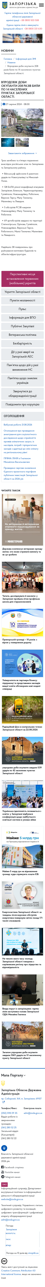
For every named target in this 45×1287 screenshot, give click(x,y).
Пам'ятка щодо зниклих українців (22, 380)
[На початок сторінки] (22, 1282)
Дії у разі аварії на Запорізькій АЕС (22, 354)
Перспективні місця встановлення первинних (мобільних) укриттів (23, 279)
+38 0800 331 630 (33, 29)
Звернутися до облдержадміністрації (23, 394)
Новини (11, 62)
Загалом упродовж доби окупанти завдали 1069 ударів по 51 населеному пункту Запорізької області (21, 1055)
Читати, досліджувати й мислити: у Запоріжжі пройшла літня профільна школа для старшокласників (21, 599)
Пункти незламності (22, 300)
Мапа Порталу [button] (12, 1075)
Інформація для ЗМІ (26, 59)
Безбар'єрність (22, 343)
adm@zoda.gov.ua (33, 1113)
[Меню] (41, 5)
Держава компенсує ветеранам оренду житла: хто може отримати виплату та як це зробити (22, 552)
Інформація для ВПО (22, 317)
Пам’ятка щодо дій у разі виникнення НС (22, 367)
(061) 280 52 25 (8, 1127)
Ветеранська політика (22, 334)
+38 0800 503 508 (29, 20)
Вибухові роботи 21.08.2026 (18, 425)
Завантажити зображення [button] (21, 153)
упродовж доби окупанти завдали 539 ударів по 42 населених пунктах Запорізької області (22, 771)
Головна (8, 59)
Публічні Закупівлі (22, 326)
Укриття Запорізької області (22, 292)
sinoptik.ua (33, 1253)
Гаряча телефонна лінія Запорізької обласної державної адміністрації (22, 17)
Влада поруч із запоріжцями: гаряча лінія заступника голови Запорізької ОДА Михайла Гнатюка (20, 1012)
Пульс (22, 309)
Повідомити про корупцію (22, 404)
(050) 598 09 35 (9, 1113)
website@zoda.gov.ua (12, 1199)
